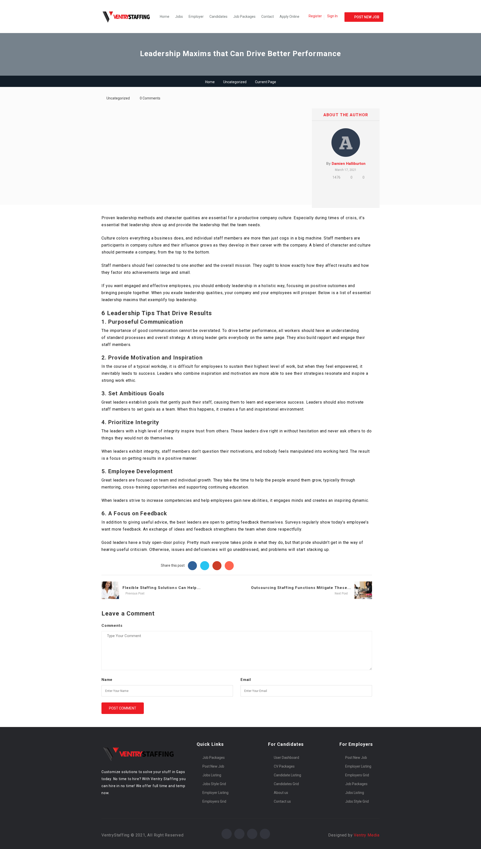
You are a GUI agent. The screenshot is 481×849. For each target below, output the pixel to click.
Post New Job (213, 766)
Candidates (218, 17)
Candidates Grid (286, 784)
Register (315, 16)
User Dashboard (286, 758)
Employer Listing (215, 793)
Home (164, 17)
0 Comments (150, 98)
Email (246, 679)
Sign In (332, 16)
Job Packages (244, 17)
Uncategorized (235, 82)
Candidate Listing (287, 775)
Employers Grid (214, 801)
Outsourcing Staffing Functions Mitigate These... (301, 587)
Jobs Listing (211, 775)
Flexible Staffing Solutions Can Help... (162, 587)
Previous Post (135, 593)
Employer (196, 17)
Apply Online (289, 17)
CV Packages (284, 766)
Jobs (179, 17)
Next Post (342, 593)
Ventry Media (367, 835)
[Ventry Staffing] (129, 17)
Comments (111, 625)
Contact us (282, 801)
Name (106, 679)
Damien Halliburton (349, 163)
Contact (267, 17)
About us (281, 793)
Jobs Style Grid (214, 784)
